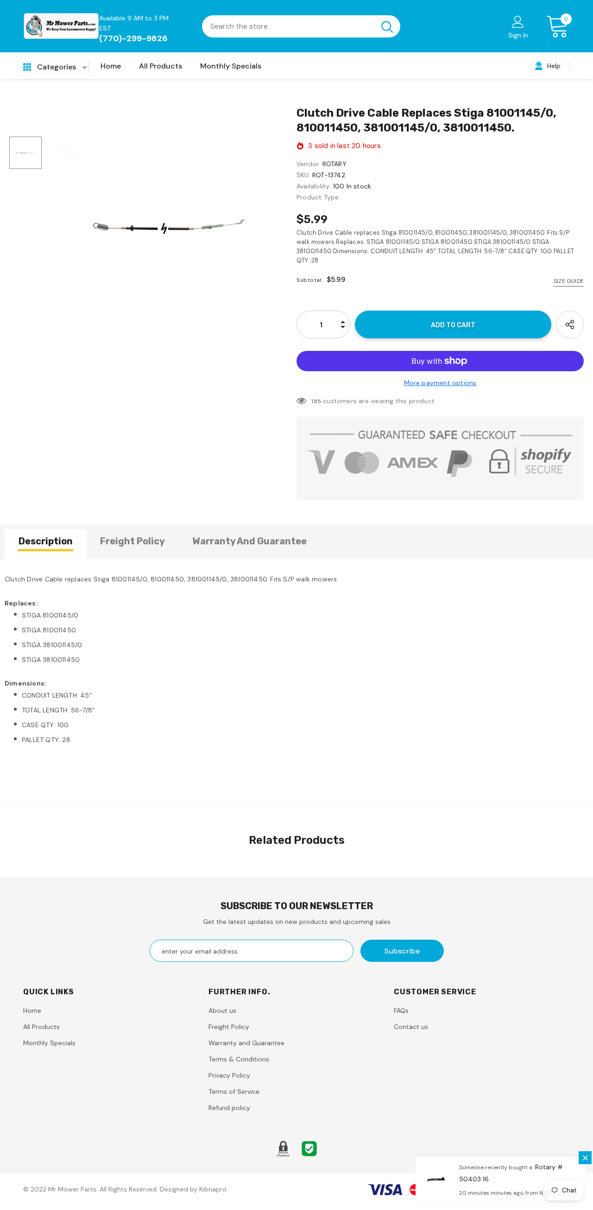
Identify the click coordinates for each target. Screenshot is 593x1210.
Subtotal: (309, 280)
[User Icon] (518, 21)
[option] (169, 227)
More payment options (440, 383)
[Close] (585, 1157)
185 (316, 401)
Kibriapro (213, 1189)
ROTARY (334, 164)
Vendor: (308, 164)
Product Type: (318, 197)
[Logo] (61, 26)
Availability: (313, 186)
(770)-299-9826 (133, 38)
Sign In (518, 35)
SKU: (303, 175)
